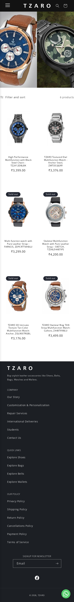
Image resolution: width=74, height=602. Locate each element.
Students (13, 429)
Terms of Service (18, 542)
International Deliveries (22, 421)
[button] (57, 6)
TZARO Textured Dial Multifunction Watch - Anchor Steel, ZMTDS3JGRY (56, 161)
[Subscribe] (57, 563)
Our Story (13, 397)
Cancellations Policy (20, 526)
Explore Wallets (17, 481)
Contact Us (14, 437)
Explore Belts (15, 473)
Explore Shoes (16, 457)
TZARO (41, 595)
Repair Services (17, 413)
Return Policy (15, 517)
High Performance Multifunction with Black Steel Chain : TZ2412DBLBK (18, 161)
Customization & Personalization (28, 405)
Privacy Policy (16, 501)
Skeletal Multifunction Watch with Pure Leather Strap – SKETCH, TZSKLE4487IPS (55, 245)
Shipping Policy (17, 509)
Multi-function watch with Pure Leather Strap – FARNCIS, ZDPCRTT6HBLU (18, 244)
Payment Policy (17, 534)
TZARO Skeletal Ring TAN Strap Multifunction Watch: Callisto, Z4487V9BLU (55, 328)
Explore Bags (15, 465)
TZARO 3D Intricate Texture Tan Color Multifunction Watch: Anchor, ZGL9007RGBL (18, 329)
